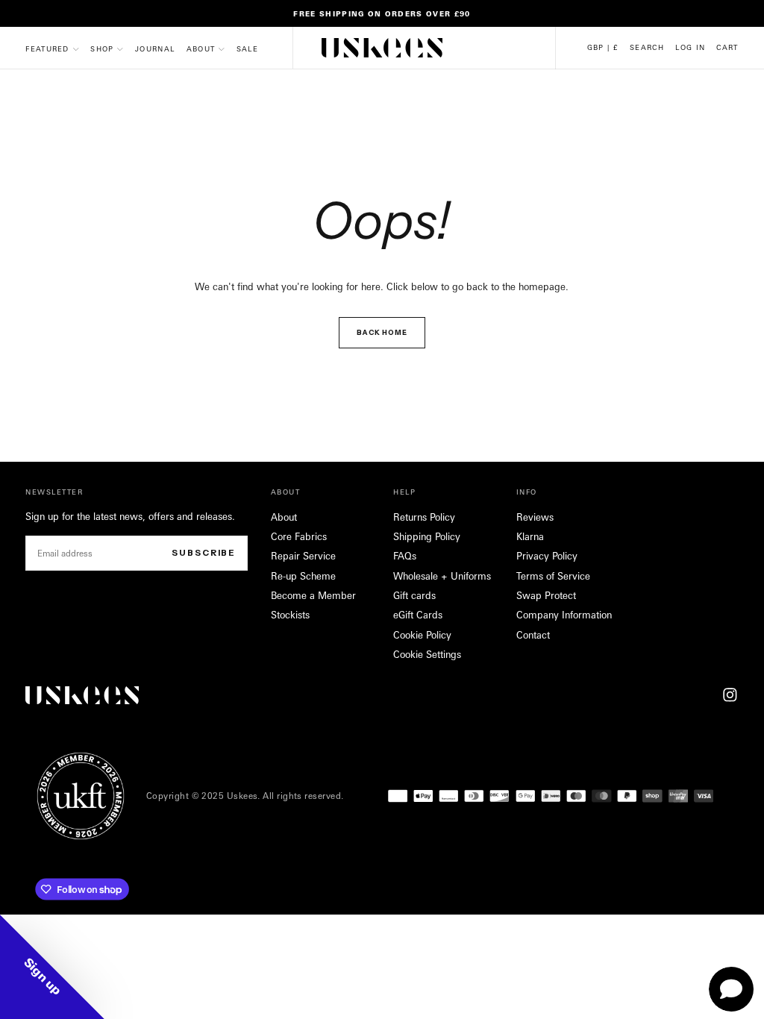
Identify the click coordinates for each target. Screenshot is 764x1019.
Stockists (290, 615)
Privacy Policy (546, 556)
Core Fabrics (299, 536)
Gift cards (414, 595)
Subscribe (204, 553)
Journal (155, 48)
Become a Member (313, 595)
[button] (603, 47)
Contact (533, 635)
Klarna (530, 536)
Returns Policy (424, 517)
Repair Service (303, 556)
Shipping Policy (426, 536)
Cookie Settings (427, 654)
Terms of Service (553, 576)
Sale (247, 48)
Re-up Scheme (303, 576)
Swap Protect (546, 595)
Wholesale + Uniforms (442, 576)
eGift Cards (417, 615)
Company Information (564, 615)
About (201, 48)
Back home (382, 332)
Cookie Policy (422, 635)
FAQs (404, 556)
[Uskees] (82, 695)
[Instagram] (730, 694)
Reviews (535, 517)
